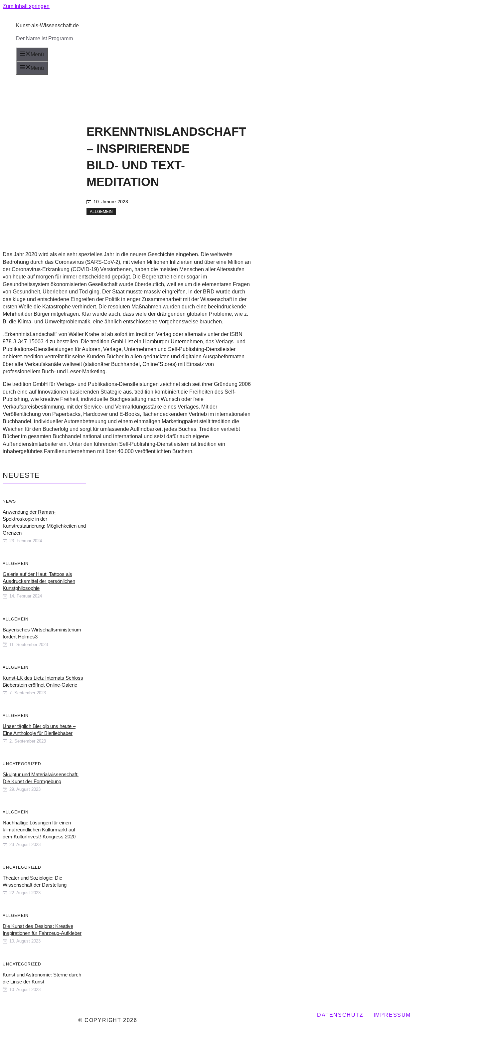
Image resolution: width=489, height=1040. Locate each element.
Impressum (392, 1015)
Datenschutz (340, 1015)
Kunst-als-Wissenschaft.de (47, 25)
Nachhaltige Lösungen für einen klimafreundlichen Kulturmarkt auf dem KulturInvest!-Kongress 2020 (39, 829)
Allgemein (101, 211)
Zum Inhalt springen (26, 6)
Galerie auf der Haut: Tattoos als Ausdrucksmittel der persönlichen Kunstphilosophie (39, 581)
